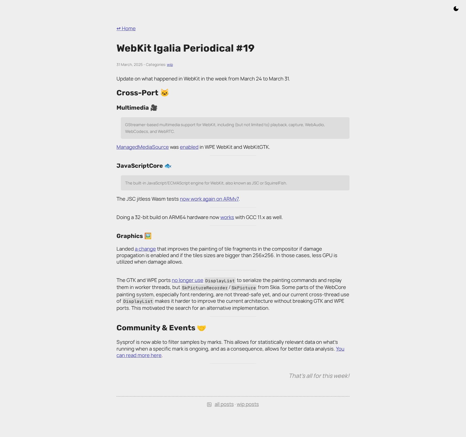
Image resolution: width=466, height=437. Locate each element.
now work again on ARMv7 (209, 198)
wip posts (248, 404)
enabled (189, 146)
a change (145, 248)
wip (170, 64)
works (227, 217)
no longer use (187, 280)
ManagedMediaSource (142, 146)
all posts (224, 404)
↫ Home (126, 28)
